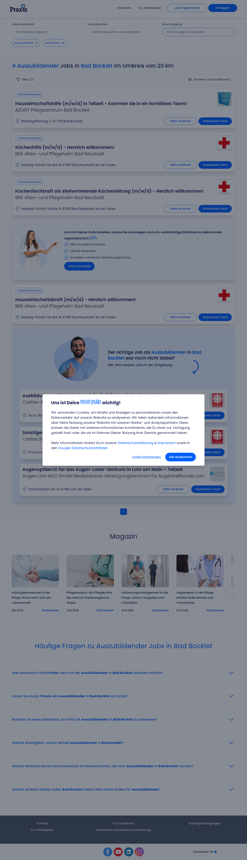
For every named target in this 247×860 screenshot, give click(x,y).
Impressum (166, 443)
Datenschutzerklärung (135, 443)
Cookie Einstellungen (146, 457)
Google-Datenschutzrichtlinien (83, 448)
